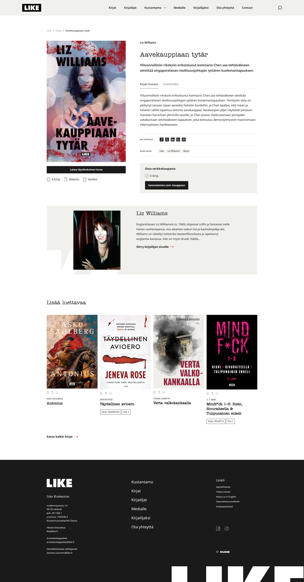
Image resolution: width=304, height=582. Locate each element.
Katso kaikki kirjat (60, 437)
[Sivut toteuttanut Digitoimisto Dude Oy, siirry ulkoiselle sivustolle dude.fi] (223, 552)
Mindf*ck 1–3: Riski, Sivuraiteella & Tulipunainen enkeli (224, 409)
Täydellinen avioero (117, 404)
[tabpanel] (198, 110)
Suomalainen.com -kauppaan (166, 185)
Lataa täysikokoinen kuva (86, 169)
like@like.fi (52, 531)
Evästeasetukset (224, 506)
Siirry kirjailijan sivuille (152, 247)
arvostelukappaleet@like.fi (60, 542)
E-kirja (154, 176)
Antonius (55, 403)
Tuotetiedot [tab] (170, 84)
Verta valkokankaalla (172, 403)
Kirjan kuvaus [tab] (149, 84)
